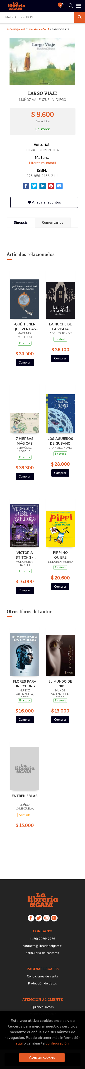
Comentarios (52, 222)
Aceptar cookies (42, 1057)
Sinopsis (21, 222)
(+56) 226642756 (42, 939)
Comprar (25, 362)
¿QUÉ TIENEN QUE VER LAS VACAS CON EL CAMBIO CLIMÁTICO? (24, 326)
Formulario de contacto (42, 953)
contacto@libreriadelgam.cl (42, 946)
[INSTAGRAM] (46, 918)
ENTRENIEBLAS (25, 796)
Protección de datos (42, 983)
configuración (57, 1043)
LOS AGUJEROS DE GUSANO (60, 441)
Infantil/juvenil (16, 29)
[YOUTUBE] (54, 918)
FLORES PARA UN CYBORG (24, 683)
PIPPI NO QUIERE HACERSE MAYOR (60, 555)
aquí (19, 1043)
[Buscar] (79, 17)
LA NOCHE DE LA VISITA (60, 326)
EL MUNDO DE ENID (60, 683)
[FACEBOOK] (31, 918)
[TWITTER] (38, 918)
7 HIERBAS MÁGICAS (25, 441)
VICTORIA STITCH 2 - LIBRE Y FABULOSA (24, 555)
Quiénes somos (43, 1007)
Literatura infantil (38, 29)
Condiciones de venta (42, 976)
